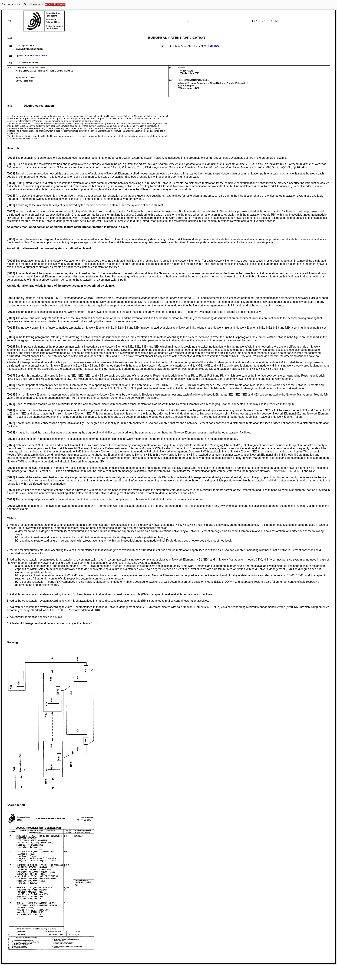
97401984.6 (41, 55)
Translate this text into (12, 4)
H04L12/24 (213, 46)
